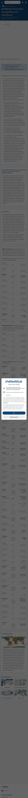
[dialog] (14, 399)
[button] (14, 395)
